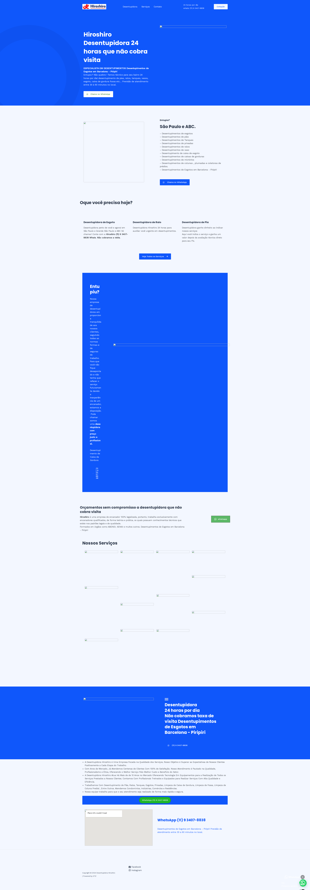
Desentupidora (130, 6)
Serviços (145, 6)
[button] (98, 94)
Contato (158, 6)
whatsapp (222, 519)
